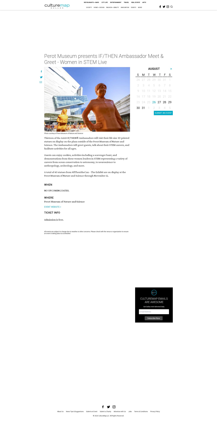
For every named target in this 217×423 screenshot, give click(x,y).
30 (138, 108)
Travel (126, 2)
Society (89, 7)
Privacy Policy (155, 411)
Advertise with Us (120, 411)
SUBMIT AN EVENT (163, 113)
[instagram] (168, 6)
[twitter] (164, 6)
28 (164, 102)
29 (169, 102)
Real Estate (135, 2)
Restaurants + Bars (91, 2)
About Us (60, 411)
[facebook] (160, 6)
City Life (104, 2)
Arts (144, 2)
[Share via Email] (40, 82)
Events (133, 7)
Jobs (130, 411)
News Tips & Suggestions (75, 411)
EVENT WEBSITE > (52, 207)
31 (143, 108)
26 (154, 102)
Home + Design (99, 7)
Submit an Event (91, 411)
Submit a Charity (105, 411)
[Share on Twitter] (41, 77)
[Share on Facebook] (41, 71)
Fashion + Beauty (112, 7)
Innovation (125, 7)
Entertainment (115, 2)
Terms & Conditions (141, 411)
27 (159, 102)
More (140, 7)
